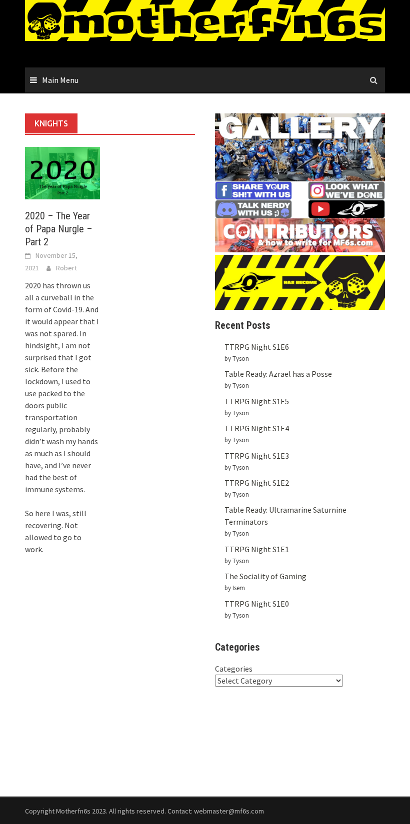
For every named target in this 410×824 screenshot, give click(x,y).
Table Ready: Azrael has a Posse (278, 374)
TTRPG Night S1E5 (256, 401)
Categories (233, 669)
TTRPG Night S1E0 (256, 604)
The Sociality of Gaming (265, 576)
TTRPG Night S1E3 (256, 456)
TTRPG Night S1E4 (256, 428)
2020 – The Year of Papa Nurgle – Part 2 (58, 229)
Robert (66, 267)
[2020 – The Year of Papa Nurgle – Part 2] (62, 172)
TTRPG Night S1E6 (256, 347)
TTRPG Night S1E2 (256, 483)
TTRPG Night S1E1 (256, 549)
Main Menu (60, 80)
